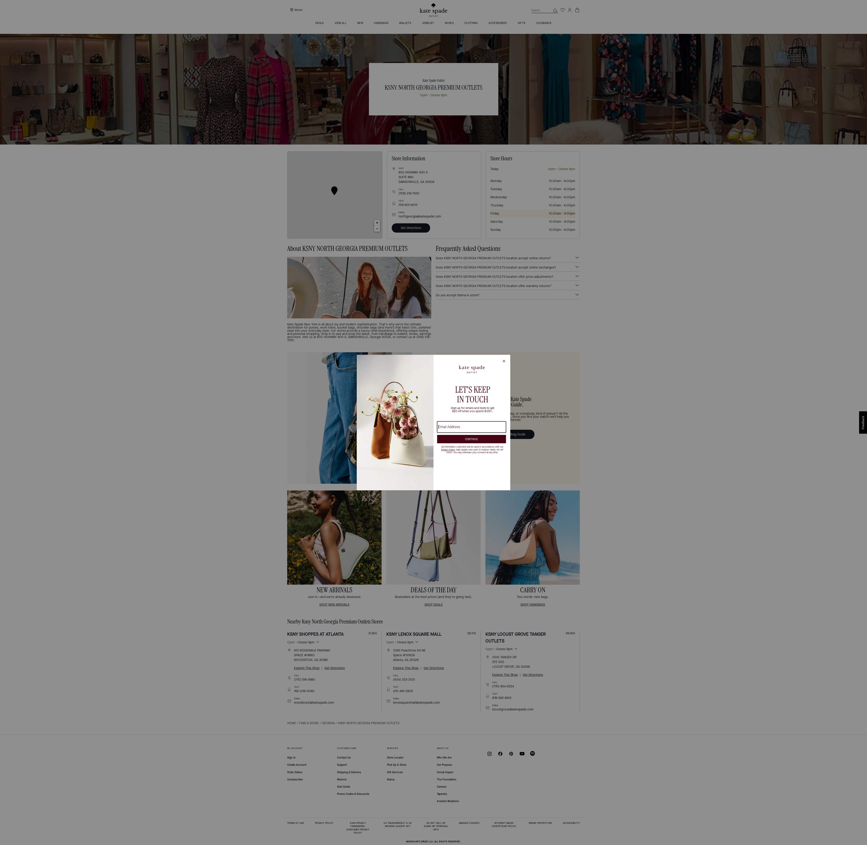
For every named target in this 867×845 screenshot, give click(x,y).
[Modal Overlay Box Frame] (433, 422)
